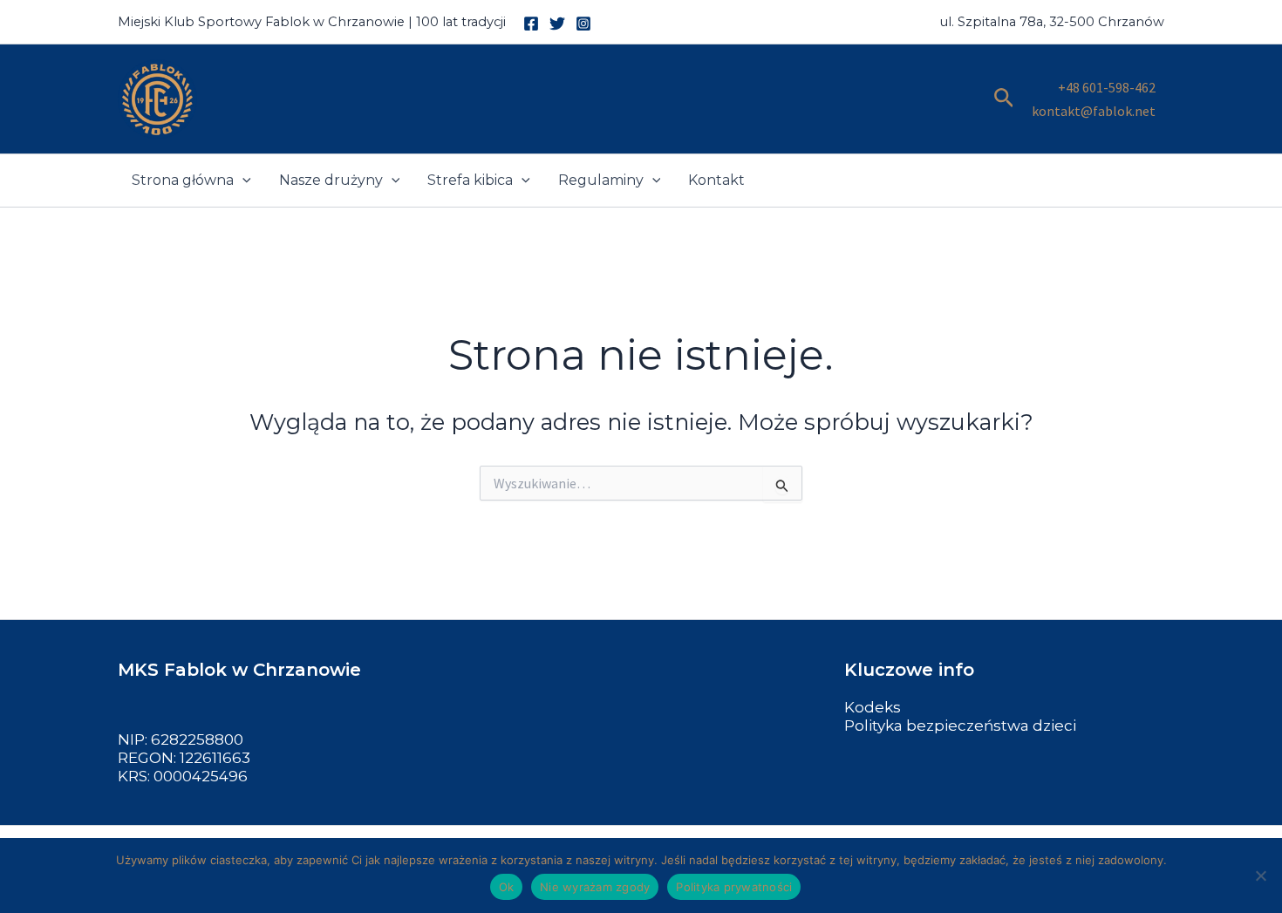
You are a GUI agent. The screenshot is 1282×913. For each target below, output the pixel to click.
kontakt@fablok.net (1094, 110)
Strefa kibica (470, 180)
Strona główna (183, 180)
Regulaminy (601, 180)
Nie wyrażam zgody (595, 887)
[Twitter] (557, 23)
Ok (507, 887)
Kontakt (716, 180)
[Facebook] (531, 23)
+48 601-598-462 (1107, 87)
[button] (1004, 99)
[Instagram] (583, 23)
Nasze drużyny (331, 180)
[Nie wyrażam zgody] (1260, 875)
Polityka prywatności (734, 887)
